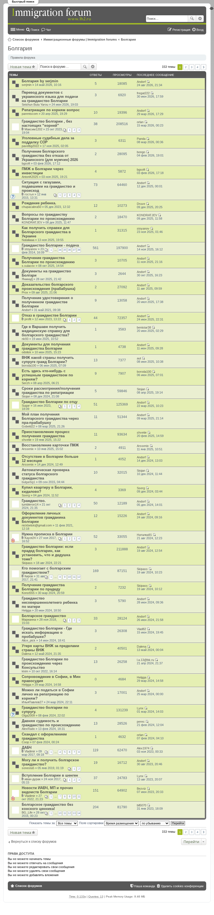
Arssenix (28, 449)
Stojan (26, 396)
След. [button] (203, 67)
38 (78, 249)
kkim (25, 671)
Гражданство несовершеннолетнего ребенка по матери (49, 602)
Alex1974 (143, 748)
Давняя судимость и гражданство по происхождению (51, 723)
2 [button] (186, 67)
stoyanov (143, 228)
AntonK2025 (30, 176)
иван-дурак (32, 779)
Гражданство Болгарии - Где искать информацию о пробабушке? (47, 632)
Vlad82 (141, 629)
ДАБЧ (26, 747)
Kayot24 (30, 537)
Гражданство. (34, 501)
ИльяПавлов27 (32, 702)
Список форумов (26, 39)
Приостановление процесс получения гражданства (46, 434)
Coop (25, 742)
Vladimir (30, 751)
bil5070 (141, 805)
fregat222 (143, 93)
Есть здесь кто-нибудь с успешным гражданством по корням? (47, 375)
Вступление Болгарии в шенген (50, 775)
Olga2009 (28, 715)
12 (78, 577)
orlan (140, 122)
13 (74, 813)
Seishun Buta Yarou (35, 104)
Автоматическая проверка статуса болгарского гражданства (45, 474)
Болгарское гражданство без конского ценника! (47, 806)
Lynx (140, 708)
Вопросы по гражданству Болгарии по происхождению (48, 216)
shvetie (26, 439)
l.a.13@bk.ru (145, 660)
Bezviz (141, 788)
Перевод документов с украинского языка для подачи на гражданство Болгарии (50, 96)
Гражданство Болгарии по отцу (49, 402)
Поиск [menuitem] (35, 29)
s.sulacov (28, 265)
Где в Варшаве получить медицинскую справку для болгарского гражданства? (46, 331)
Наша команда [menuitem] (144, 886)
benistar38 (144, 327)
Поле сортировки (91, 823)
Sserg (26, 495)
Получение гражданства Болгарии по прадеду (43, 587)
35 (64, 249)
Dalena (26, 653)
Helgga (26, 610)
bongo (141, 152)
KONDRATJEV (32, 222)
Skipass (27, 563)
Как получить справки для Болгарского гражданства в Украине (46, 232)
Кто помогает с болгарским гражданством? (46, 570)
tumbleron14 (30, 504)
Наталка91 (144, 534)
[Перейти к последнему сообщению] (148, 81)
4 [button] (197, 67)
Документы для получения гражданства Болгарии (46, 346)
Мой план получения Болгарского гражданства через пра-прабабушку (50, 418)
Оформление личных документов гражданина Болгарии (43, 517)
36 (69, 249)
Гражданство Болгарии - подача (50, 245)
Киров (29, 576)
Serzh (26, 383)
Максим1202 (33, 129)
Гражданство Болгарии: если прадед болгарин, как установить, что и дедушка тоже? (47, 552)
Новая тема (20, 66)
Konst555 (28, 593)
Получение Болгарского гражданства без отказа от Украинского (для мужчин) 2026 (50, 155)
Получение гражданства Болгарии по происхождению (48, 260)
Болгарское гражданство (44, 616)
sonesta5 (28, 768)
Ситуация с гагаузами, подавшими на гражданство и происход (48, 186)
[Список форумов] (52, 14)
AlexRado (28, 728)
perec (141, 721)
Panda (141, 138)
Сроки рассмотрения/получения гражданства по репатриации (51, 390)
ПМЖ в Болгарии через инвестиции (42, 171)
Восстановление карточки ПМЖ (50, 445)
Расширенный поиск (200, 18)
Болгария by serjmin (40, 81)
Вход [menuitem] (199, 29)
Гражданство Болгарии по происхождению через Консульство (45, 663)
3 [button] (192, 67)
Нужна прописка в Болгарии (47, 534)
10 (69, 577)
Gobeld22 (28, 426)
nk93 (25, 338)
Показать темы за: (42, 823)
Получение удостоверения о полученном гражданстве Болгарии (47, 302)
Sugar (26, 405)
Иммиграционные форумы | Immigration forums (80, 39)
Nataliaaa (28, 240)
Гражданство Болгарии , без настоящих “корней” (47, 123)
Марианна (29, 619)
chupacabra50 (31, 206)
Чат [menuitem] (48, 29)
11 (74, 577)
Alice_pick (28, 640)
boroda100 (29, 365)
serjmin (26, 84)
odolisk (26, 352)
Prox (25, 292)
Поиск (192, 18)
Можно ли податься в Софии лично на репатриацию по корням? (48, 694)
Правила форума (23, 57)
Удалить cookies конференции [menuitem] (182, 886)
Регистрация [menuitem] (181, 29)
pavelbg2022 (30, 146)
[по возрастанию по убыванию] (155, 823)
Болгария (128, 39)
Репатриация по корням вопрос (51, 110)
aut (139, 358)
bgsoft (26, 163)
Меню (20, 29)
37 (74, 249)
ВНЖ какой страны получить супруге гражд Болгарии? (48, 359)
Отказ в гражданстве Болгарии (49, 315)
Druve (141, 203)
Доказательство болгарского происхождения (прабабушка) (48, 286)
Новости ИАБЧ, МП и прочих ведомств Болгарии (47, 790)
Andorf (141, 81)
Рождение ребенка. (39, 203)
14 (78, 813)
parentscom (30, 113)
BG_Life (27, 812)
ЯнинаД (27, 279)
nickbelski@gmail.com (37, 525)
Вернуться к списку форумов (33, 842)
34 (60, 249)
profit (28, 319)
